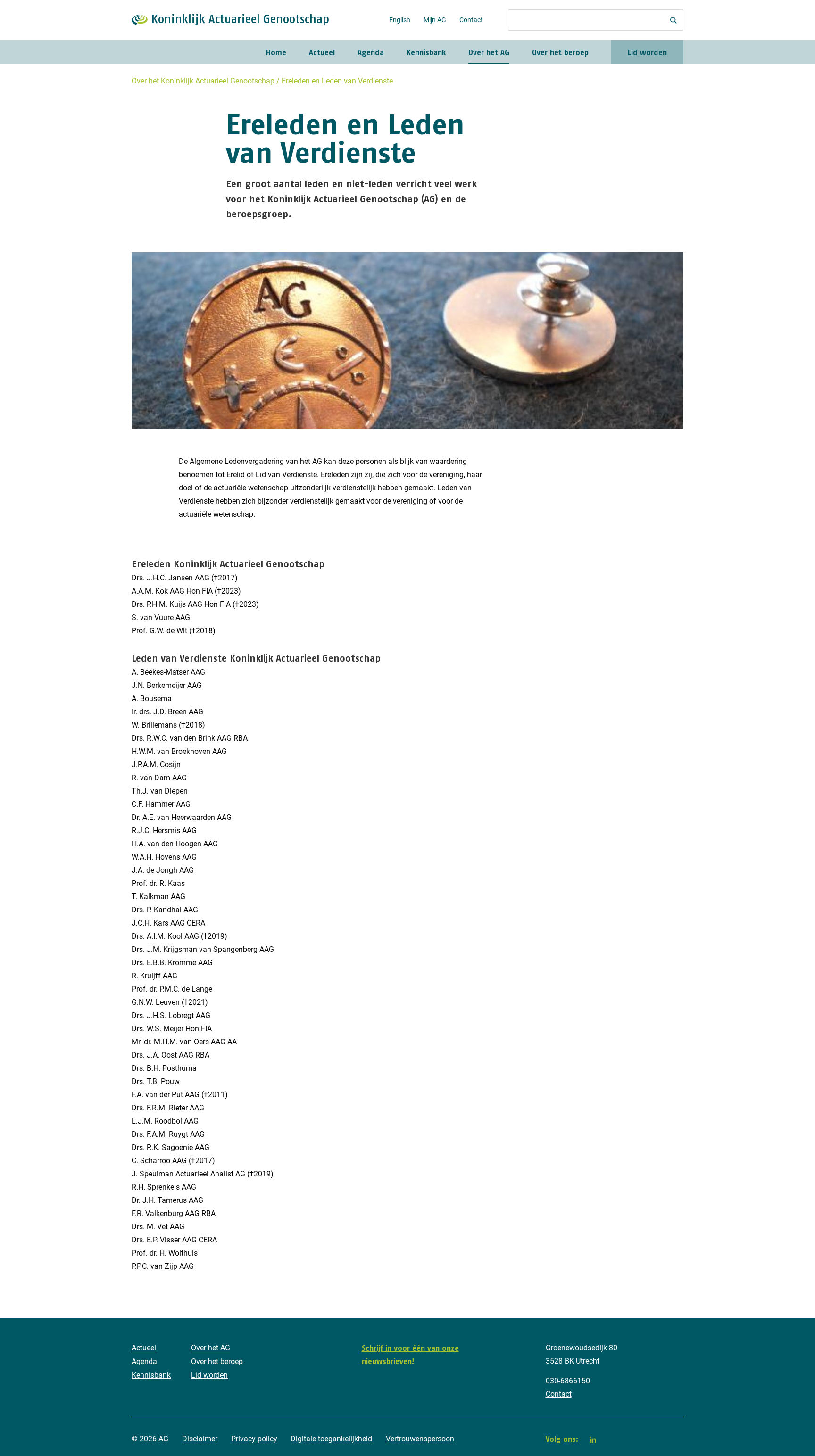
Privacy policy (254, 1438)
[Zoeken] (673, 20)
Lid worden (647, 52)
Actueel (322, 52)
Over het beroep (560, 52)
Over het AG (488, 52)
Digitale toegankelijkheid (331, 1438)
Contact (471, 20)
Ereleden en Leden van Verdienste (337, 80)
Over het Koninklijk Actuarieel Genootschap (203, 80)
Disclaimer (199, 1438)
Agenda (371, 52)
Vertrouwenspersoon (420, 1438)
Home (276, 52)
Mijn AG (435, 20)
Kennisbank (426, 52)
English (399, 20)
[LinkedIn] (593, 1439)
